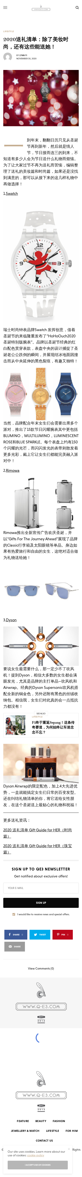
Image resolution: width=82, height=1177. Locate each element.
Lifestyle (8, 31)
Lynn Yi (23, 55)
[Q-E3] (41, 7)
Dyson (11, 620)
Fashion (59, 1121)
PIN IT (43, 263)
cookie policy (35, 1155)
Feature (23, 1121)
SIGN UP (41, 902)
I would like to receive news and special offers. (43, 914)
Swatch (12, 193)
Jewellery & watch (25, 1130)
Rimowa (12, 470)
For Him (72, 1130)
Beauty (40, 1121)
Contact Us (44, 1140)
